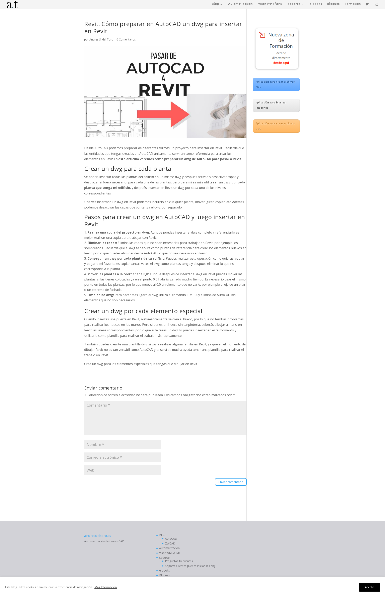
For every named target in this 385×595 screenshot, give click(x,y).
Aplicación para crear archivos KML (275, 84)
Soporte (294, 5)
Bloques (333, 5)
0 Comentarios (126, 39)
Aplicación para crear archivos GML (275, 126)
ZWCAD (170, 543)
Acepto (369, 587)
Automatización (240, 5)
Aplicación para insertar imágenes (271, 105)
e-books (315, 5)
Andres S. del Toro (101, 39)
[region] (192, 586)
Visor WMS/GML (270, 5)
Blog (215, 5)
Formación (353, 5)
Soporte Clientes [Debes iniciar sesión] (190, 566)
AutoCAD (171, 538)
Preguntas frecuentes (179, 561)
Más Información (105, 587)
